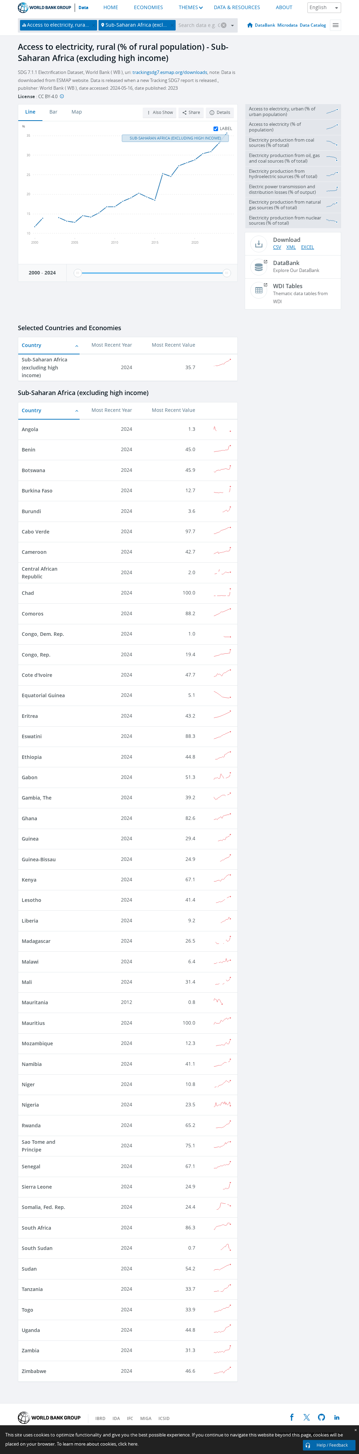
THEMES (188, 8)
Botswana (33, 470)
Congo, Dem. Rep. (43, 634)
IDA (116, 1418)
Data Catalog (313, 25)
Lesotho (31, 900)
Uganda (31, 1330)
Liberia (30, 920)
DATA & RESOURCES (237, 8)
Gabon (30, 777)
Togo (27, 1309)
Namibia (32, 1064)
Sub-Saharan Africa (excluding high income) (44, 367)
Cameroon (34, 552)
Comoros (32, 613)
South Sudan (37, 1248)
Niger (28, 1084)
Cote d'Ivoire (37, 675)
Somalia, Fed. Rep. (43, 1207)
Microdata (287, 25)
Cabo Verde (35, 531)
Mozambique (37, 1043)
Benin (28, 449)
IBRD (100, 1418)
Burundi (31, 511)
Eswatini (32, 736)
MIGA (145, 1418)
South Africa (36, 1227)
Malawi (30, 961)
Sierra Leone (37, 1186)
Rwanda (31, 1125)
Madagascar (36, 941)
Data (83, 7)
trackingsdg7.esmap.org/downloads (170, 72)
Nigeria (30, 1104)
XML (291, 247)
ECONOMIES (148, 8)
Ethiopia (32, 757)
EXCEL (307, 247)
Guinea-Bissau (39, 859)
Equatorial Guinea (43, 695)
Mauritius (33, 1023)
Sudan (29, 1268)
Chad (28, 593)
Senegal (31, 1166)
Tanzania (32, 1289)
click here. (128, 1444)
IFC (130, 1418)
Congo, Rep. (36, 654)
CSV (277, 247)
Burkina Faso (37, 490)
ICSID (164, 1418)
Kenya (29, 879)
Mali (27, 982)
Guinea (30, 838)
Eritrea (30, 716)
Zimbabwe (34, 1371)
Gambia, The (37, 797)
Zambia (30, 1350)
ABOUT (284, 8)
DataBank (265, 25)
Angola (30, 429)
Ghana (29, 818)
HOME (110, 8)
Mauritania (35, 1002)
